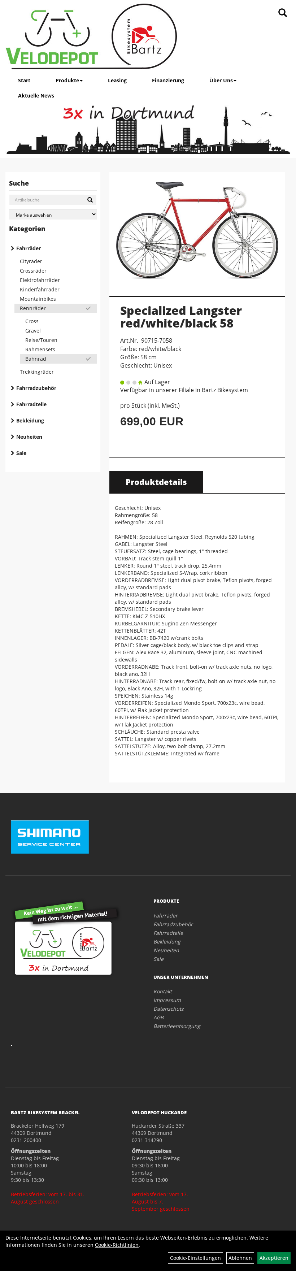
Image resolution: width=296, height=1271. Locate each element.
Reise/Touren (41, 340)
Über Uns (221, 80)
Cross (32, 321)
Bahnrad (35, 358)
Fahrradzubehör (36, 388)
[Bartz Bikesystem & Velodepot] (91, 36)
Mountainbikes (38, 298)
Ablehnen (240, 1257)
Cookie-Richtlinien (117, 1244)
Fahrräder (28, 248)
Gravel (33, 330)
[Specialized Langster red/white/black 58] (197, 230)
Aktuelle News (36, 95)
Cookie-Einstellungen (195, 1257)
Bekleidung (30, 420)
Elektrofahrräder (40, 280)
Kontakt (162, 991)
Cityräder (31, 261)
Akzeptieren (274, 1257)
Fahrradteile (31, 404)
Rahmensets (40, 349)
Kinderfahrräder (40, 289)
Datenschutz (168, 1008)
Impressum (167, 1000)
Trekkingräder (37, 371)
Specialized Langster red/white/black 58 (181, 317)
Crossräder (33, 270)
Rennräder (33, 308)
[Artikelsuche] (282, 13)
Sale (21, 453)
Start (24, 80)
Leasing (117, 80)
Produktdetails (156, 481)
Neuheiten (29, 436)
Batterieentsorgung (176, 1026)
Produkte (67, 80)
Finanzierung (168, 80)
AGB (158, 1017)
